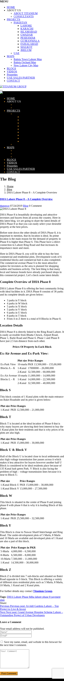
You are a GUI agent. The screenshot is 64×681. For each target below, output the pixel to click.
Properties (12, 74)
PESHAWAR (27, 37)
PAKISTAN (20, 22)
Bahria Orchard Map (25, 62)
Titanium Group (42, 591)
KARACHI (26, 28)
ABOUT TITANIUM (26, 13)
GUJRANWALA (30, 40)
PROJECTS (13, 19)
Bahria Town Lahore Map (28, 59)
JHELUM (25, 50)
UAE (16, 53)
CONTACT (13, 80)
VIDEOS (12, 71)
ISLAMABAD (28, 31)
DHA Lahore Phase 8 (18, 596)
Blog (9, 189)
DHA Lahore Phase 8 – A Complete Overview (26, 199)
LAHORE (26, 25)
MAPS (10, 56)
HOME (11, 7)
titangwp (4, 205)
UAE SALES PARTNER (21, 77)
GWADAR (26, 34)
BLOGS (11, 68)
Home (10, 186)
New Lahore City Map (26, 65)
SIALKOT (26, 47)
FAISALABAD (29, 44)
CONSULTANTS (24, 16)
